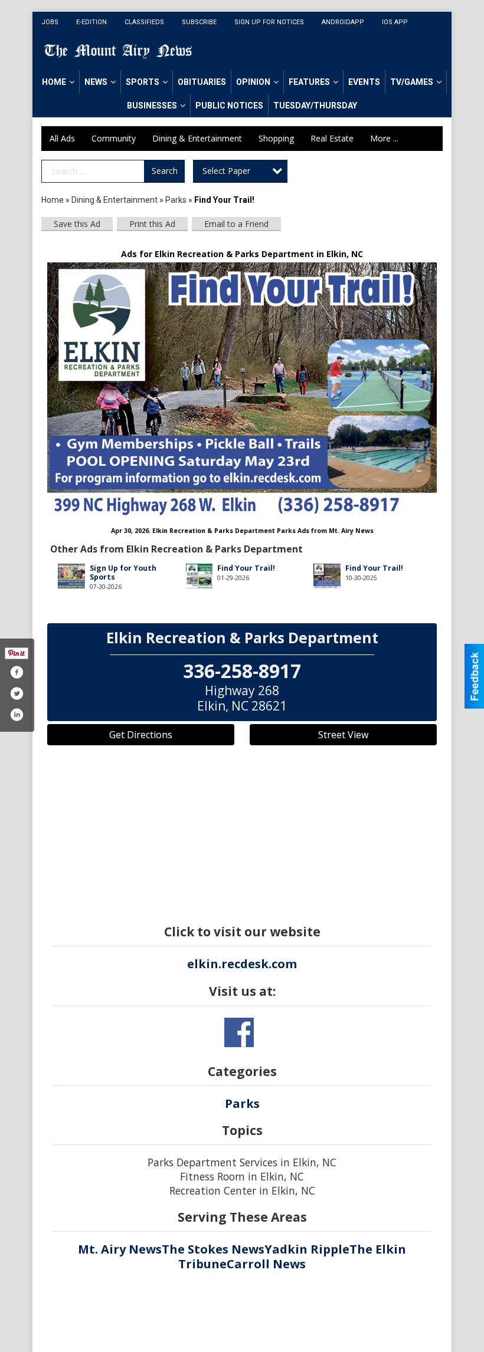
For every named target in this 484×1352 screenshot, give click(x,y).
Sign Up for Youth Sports (123, 572)
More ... (384, 138)
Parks (176, 200)
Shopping (276, 138)
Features (309, 82)
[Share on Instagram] (16, 714)
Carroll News (266, 1264)
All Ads (62, 138)
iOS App (395, 22)
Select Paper (226, 170)
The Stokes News (213, 1249)
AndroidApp (343, 22)
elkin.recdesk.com (242, 963)
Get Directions (140, 734)
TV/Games (411, 82)
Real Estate (332, 138)
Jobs (49, 22)
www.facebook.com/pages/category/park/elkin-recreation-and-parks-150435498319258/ (239, 1032)
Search (165, 170)
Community (113, 138)
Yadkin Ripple (306, 1249)
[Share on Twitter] (16, 693)
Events (364, 82)
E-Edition (91, 22)
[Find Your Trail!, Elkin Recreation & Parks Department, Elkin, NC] (242, 388)
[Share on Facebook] (16, 672)
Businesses (152, 105)
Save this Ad (77, 223)
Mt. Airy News (120, 1249)
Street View (343, 734)
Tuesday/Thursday (315, 105)
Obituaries (202, 82)
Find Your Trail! (246, 568)
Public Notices (229, 105)
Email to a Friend (236, 223)
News (95, 82)
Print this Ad (152, 223)
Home (54, 82)
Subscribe (199, 22)
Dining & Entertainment (197, 138)
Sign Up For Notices (269, 22)
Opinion (253, 82)
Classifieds (144, 22)
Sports (142, 82)
